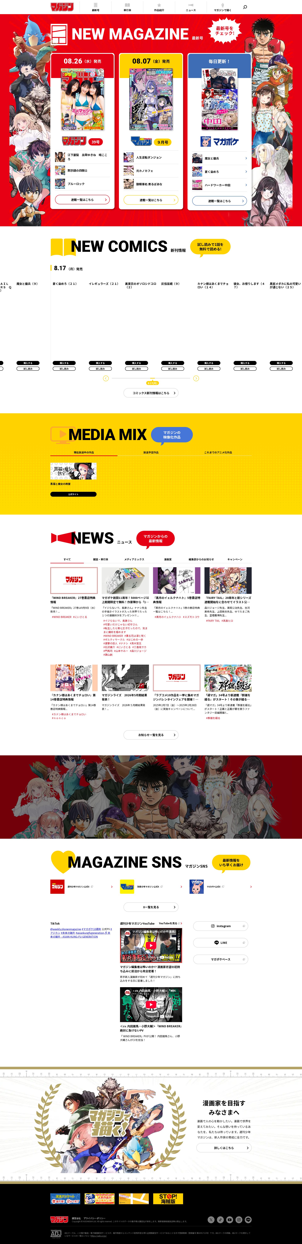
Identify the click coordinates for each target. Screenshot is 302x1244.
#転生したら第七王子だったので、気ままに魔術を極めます (125, 630)
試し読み (28, 368)
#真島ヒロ (227, 620)
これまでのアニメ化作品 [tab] (218, 452)
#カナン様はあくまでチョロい (69, 714)
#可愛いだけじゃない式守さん (120, 624)
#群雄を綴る (213, 718)
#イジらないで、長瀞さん (117, 620)
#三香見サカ (139, 647)
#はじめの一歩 (134, 639)
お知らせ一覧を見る (151, 735)
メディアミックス (134, 559)
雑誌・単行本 (100, 559)
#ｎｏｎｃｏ (59, 718)
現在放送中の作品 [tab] (84, 452)
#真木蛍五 (135, 643)
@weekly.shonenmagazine (65, 929)
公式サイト (73, 494)
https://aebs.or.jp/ (99, 1235)
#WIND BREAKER (61, 617)
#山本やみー (121, 651)
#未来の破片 (68, 933)
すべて (67, 559)
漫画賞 (168, 559)
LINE (224, 942)
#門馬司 (107, 651)
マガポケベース (220, 959)
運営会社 (76, 1218)
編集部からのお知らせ (201, 559)
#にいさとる (80, 617)
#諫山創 (107, 654)
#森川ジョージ (138, 651)
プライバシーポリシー (95, 1218)
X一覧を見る (151, 907)
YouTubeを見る (168, 923)
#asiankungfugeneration (90, 933)
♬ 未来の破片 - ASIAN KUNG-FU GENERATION (80, 934)
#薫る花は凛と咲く (135, 636)
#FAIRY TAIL (213, 620)
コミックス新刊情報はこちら (151, 393)
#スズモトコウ (191, 617)
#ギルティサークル (114, 639)
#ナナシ (123, 643)
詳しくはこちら (224, 1148)
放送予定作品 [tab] (151, 452)
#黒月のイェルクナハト (168, 617)
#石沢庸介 (109, 647)
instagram (224, 926)
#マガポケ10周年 (91, 929)
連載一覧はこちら (82, 200)
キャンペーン (234, 559)
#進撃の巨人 (110, 643)
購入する (28, 363)
